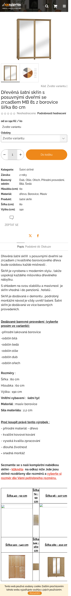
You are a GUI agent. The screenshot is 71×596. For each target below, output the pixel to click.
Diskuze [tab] (46, 246)
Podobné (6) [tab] (32, 246)
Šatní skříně (26, 169)
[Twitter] (30, 235)
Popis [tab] (20, 246)
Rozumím (35, 593)
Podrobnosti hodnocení (51, 113)
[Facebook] (37, 235)
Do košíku (46, 154)
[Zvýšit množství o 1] (20, 155)
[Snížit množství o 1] (4, 155)
